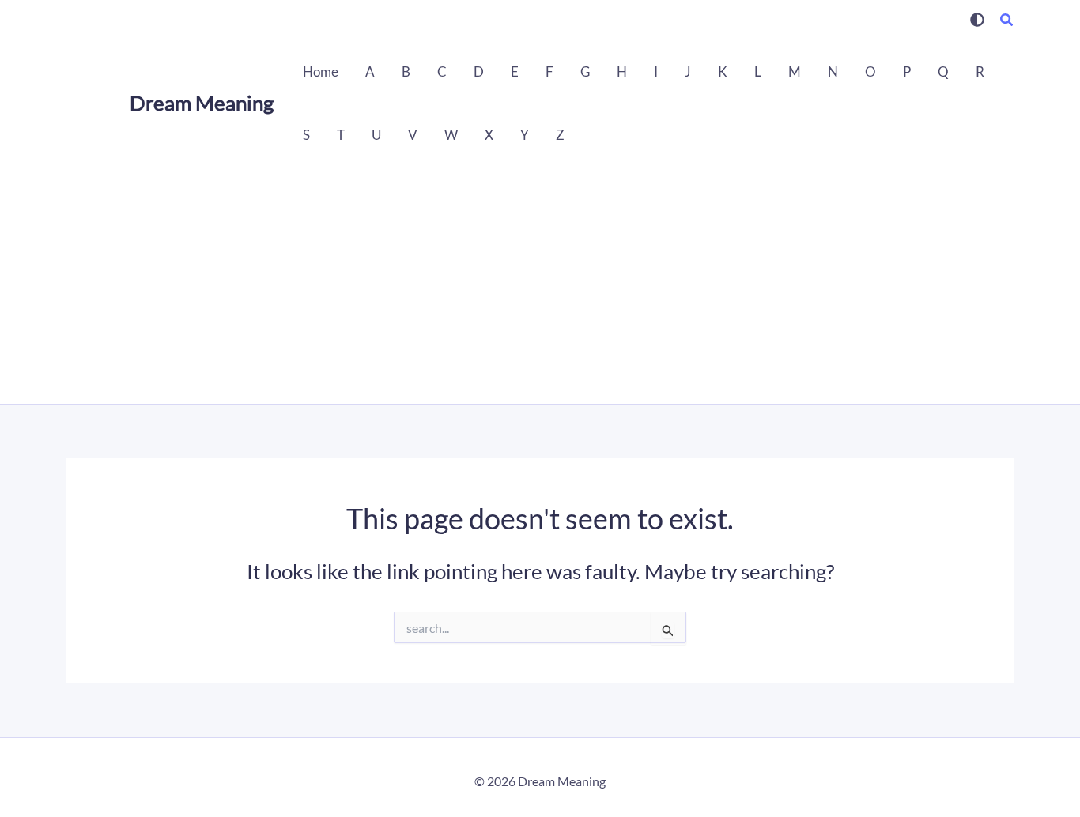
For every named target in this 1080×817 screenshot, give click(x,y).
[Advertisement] (540, 285)
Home (320, 71)
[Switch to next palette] (977, 20)
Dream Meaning (202, 102)
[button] (1007, 21)
